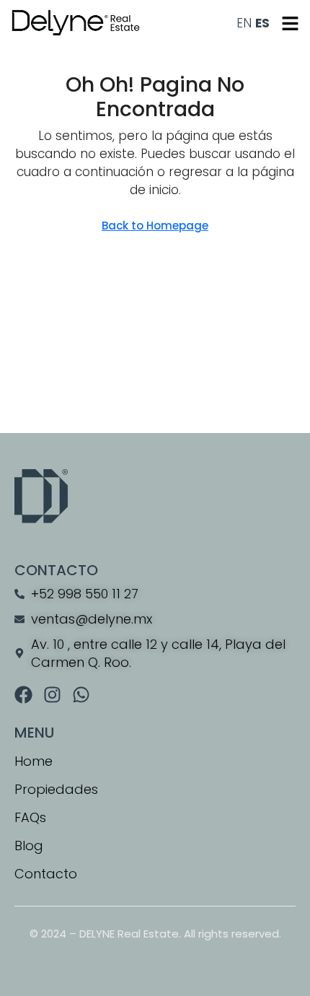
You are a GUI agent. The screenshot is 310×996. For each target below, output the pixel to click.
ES (262, 23)
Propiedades (56, 789)
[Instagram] (52, 695)
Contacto (45, 874)
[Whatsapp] (81, 695)
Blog (28, 845)
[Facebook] (23, 695)
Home (33, 761)
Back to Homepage (155, 225)
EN (244, 23)
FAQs (30, 817)
